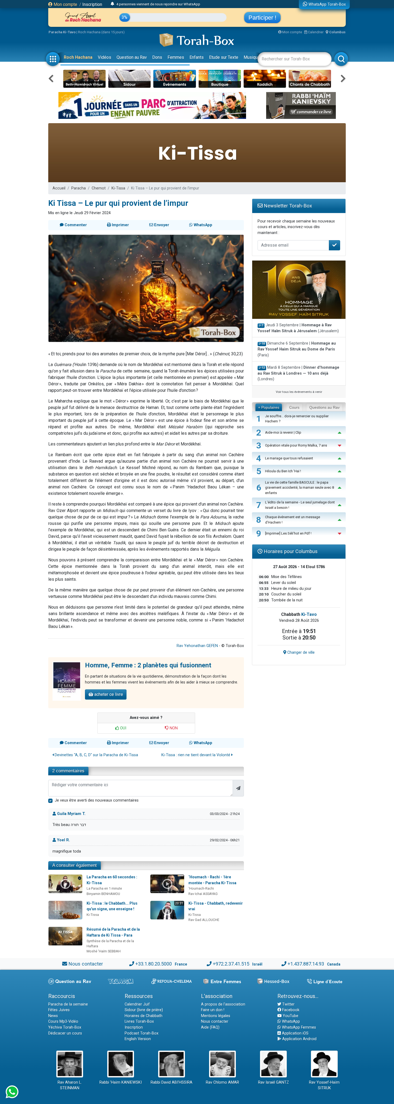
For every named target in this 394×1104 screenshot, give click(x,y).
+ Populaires (268, 407)
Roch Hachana (78, 57)
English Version (138, 1039)
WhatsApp (290, 1021)
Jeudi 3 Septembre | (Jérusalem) (298, 328)
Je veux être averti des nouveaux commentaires (97, 800)
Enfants (196, 57)
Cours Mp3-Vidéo (63, 1021)
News (53, 1016)
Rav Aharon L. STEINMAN (70, 1085)
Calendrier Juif (137, 1004)
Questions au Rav (324, 407)
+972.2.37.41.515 (231, 964)
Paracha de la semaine (68, 1004)
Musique (252, 57)
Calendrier (315, 32)
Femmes (176, 57)
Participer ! (262, 17)
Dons (157, 57)
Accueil (59, 188)
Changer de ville (300, 652)
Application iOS (294, 1033)
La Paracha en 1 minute (104, 888)
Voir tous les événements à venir (299, 392)
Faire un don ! (212, 1010)
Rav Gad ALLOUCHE (203, 920)
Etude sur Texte (223, 57)
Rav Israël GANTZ (273, 1082)
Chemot (99, 188)
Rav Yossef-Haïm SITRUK (324, 1085)
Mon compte (65, 4)
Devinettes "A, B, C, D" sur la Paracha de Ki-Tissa (96, 755)
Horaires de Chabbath (143, 1016)
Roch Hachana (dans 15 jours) (101, 32)
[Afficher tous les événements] (112, 4)
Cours (294, 407)
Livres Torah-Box (139, 1021)
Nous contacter (85, 964)
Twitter (288, 1004)
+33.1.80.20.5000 (153, 964)
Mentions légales (215, 1016)
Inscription (92, 4)
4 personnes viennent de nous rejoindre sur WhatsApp (158, 4)
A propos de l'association (223, 1004)
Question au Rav (132, 57)
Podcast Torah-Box (141, 1033)
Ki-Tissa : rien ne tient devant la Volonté (196, 755)
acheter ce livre (108, 694)
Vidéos (104, 57)
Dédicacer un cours (65, 1033)
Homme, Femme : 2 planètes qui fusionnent (148, 665)
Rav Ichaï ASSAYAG (203, 894)
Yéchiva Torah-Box (64, 1027)
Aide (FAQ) (210, 1027)
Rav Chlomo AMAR (222, 1082)
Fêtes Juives (59, 1010)
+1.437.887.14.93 (306, 964)
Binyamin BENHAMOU (103, 894)
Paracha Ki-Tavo (62, 32)
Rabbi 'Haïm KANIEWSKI (120, 1082)
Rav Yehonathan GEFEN (197, 646)
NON (173, 728)
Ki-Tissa (118, 188)
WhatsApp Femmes (298, 1027)
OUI (122, 728)
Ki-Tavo (309, 614)
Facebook (290, 1010)
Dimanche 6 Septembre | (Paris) (297, 349)
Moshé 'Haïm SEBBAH (104, 951)
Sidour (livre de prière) (144, 1010)
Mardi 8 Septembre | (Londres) (298, 373)
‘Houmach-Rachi (201, 888)
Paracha (78, 188)
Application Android (299, 1039)
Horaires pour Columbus (290, 551)
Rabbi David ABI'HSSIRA (171, 1082)
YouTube (290, 1016)
